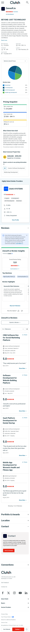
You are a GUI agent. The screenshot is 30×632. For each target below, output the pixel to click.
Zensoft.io (11, 8)
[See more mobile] (23, 368)
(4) (18, 265)
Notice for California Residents (8, 619)
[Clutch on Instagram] (14, 592)
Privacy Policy (4, 614)
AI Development (9, 87)
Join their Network (10, 14)
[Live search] (27, 2)
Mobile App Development (11, 92)
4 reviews (15, 11)
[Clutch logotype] (15, 2)
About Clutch (4, 599)
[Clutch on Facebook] (2, 592)
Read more (4, 40)
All (4, 168)
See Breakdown (14, 268)
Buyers (3, 603)
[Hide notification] (27, 235)
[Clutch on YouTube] (20, 592)
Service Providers (6, 607)
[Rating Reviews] (9, 11)
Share (25, 335)
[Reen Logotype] (6, 189)
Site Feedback (5, 582)
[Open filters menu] (27, 329)
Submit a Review (14, 322)
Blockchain (7, 85)
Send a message (9, 550)
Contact (17, 629)
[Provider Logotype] (3, 9)
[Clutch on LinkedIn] (26, 592)
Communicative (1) (23, 276)
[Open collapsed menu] (2, 2)
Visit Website (6, 629)
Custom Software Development (16, 168)
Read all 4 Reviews (15, 305)
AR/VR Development (10, 90)
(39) (14, 194)
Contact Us (4, 587)
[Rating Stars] (9, 194)
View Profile (15, 220)
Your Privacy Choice (6, 617)
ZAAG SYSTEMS (16, 189)
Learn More (19, 243)
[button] (13, 329)
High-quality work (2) (9, 276)
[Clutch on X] (8, 592)
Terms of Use (4, 622)
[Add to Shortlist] (26, 629)
